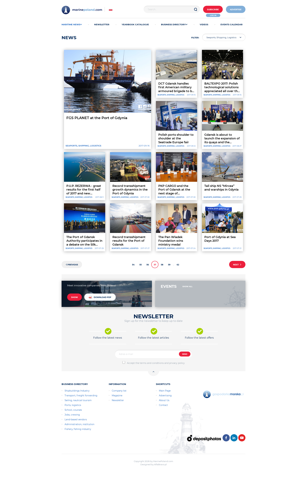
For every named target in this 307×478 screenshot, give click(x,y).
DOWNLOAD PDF (102, 297)
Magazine (117, 395)
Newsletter (118, 400)
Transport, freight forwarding (81, 395)
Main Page (165, 390)
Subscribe (213, 9)
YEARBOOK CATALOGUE (135, 24)
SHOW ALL (187, 286)
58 (162, 264)
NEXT (236, 264)
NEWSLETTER (101, 24)
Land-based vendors (76, 419)
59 (169, 264)
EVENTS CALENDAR (231, 24)
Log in (213, 15)
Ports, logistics (73, 405)
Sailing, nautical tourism (78, 400)
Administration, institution (79, 424)
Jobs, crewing (72, 414)
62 (178, 264)
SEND (184, 354)
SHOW (74, 297)
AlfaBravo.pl (160, 464)
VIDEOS (204, 24)
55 (140, 264)
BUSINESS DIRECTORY (173, 24)
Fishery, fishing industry (78, 429)
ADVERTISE (235, 9)
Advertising (165, 395)
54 (133, 264)
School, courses (73, 410)
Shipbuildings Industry (77, 390)
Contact (163, 405)
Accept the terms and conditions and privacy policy (156, 363)
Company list (119, 390)
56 (147, 264)
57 (155, 264)
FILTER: (195, 37)
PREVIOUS (72, 264)
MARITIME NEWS (71, 24)
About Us (164, 400)
